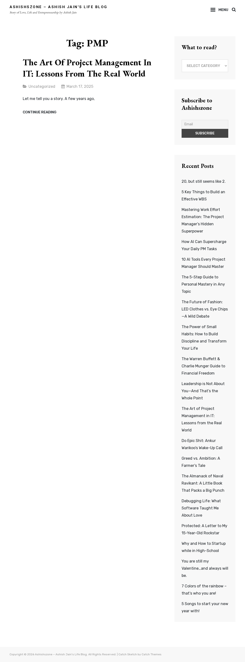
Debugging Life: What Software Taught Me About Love (201, 508)
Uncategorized (41, 86)
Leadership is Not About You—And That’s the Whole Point (203, 390)
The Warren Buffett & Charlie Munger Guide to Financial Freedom (203, 366)
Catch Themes (151, 654)
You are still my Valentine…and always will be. (205, 568)
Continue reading (39, 112)
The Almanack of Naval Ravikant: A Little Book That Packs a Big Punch (203, 483)
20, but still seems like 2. (204, 181)
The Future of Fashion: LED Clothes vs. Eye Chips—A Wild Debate (205, 309)
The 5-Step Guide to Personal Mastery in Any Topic (203, 284)
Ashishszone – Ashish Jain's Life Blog (58, 7)
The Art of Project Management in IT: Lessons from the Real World (87, 68)
